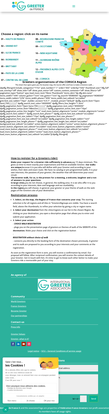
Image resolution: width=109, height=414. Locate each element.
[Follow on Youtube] (24, 344)
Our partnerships (19, 315)
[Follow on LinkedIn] (18, 344)
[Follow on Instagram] (29, 344)
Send (93, 398)
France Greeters (18, 306)
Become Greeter (19, 311)
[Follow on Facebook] (13, 344)
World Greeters (18, 301)
